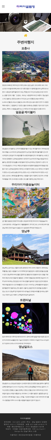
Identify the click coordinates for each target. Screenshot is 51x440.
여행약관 (37, 435)
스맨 (34, 431)
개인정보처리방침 (25, 435)
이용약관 (13, 435)
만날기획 (27, 431)
